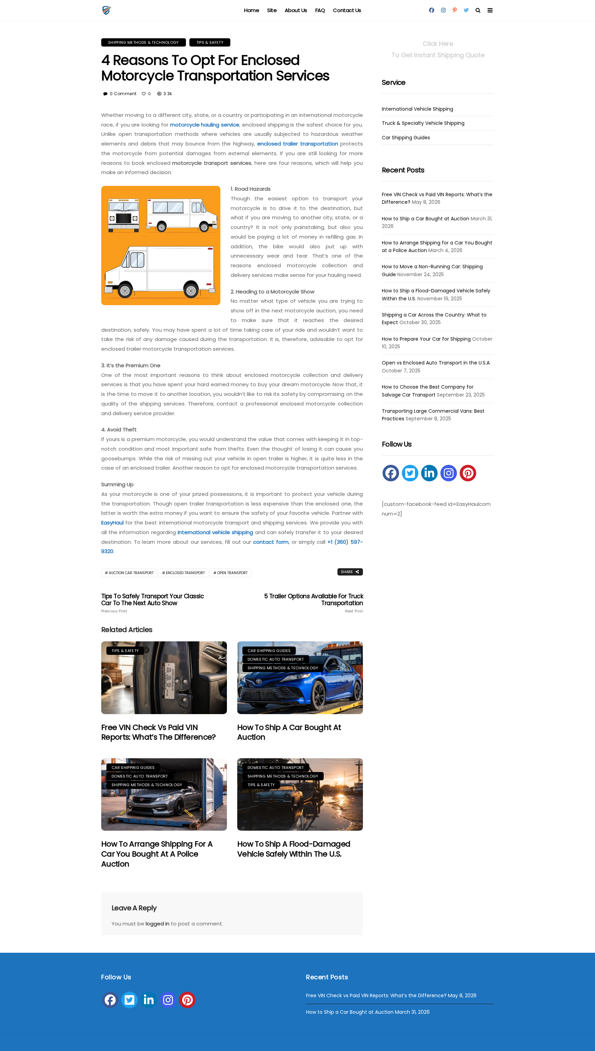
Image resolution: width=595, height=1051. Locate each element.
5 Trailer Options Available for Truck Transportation (313, 603)
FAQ (320, 10)
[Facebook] (391, 473)
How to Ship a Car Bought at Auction (289, 732)
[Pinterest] (468, 473)
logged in (157, 923)
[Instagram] (448, 473)
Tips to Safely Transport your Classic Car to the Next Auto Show (152, 603)
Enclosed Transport (185, 572)
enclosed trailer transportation (297, 143)
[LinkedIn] (429, 473)
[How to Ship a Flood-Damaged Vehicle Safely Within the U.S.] (300, 794)
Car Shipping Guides (269, 650)
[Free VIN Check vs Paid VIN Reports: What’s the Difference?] (164, 677)
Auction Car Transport (131, 572)
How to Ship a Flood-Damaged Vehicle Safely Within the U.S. (293, 849)
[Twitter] (410, 473)
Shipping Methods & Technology (143, 42)
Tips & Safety (209, 42)
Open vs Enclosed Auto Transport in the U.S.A (436, 362)
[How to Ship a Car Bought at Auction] (300, 677)
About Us (296, 10)
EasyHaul (112, 522)
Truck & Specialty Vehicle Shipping (423, 123)
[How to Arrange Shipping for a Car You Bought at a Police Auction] (164, 794)
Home (251, 10)
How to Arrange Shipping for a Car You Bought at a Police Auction (156, 854)
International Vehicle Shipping (417, 109)
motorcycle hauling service (205, 124)
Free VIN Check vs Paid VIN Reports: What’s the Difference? (158, 732)
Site (271, 10)
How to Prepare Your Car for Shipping (426, 339)
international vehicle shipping (215, 532)
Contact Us (347, 10)
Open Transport (232, 572)
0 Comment (123, 94)
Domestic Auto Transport (276, 659)
